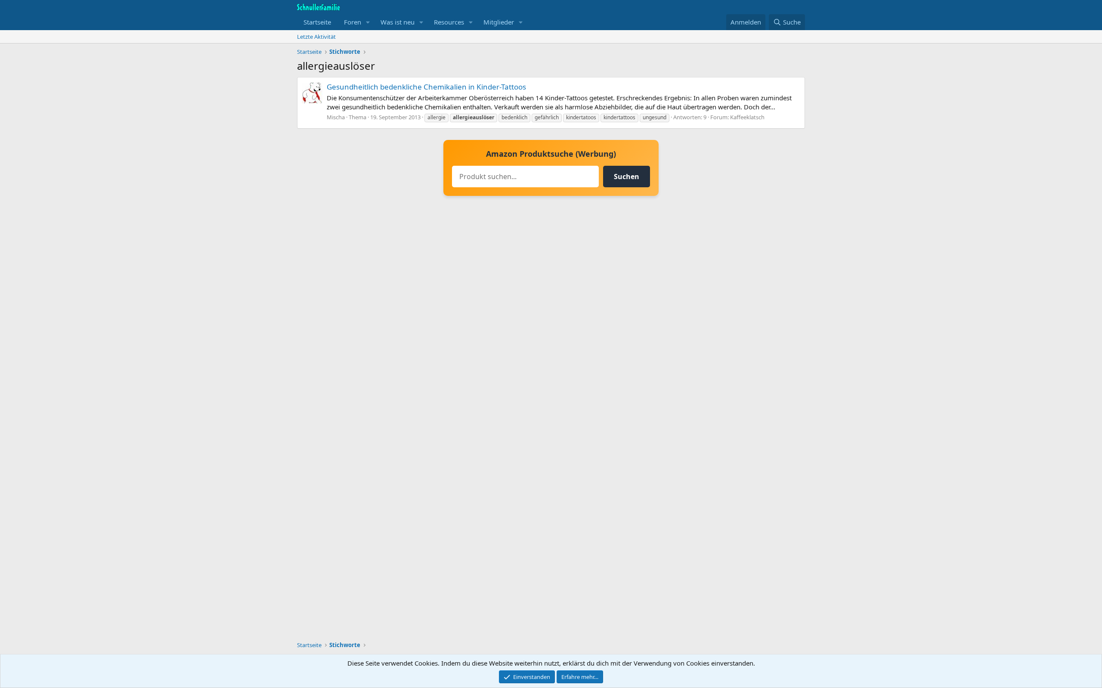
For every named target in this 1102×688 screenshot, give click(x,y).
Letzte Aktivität (316, 36)
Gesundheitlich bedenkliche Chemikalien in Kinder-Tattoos (426, 87)
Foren (352, 22)
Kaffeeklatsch (747, 117)
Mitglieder (498, 22)
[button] (368, 22)
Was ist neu (398, 22)
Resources (449, 22)
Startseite (317, 22)
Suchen (626, 176)
